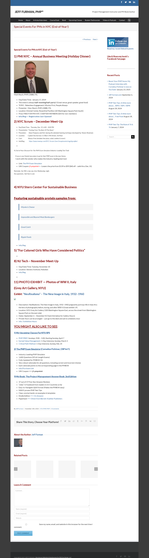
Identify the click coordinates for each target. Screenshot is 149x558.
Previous (87, 39)
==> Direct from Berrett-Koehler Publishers (44, 398)
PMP (48, 409)
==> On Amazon (36, 396)
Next (95, 39)
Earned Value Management (29, 341)
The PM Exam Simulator (32, 163)
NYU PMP (43, 409)
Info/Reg (22, 245)
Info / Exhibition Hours (28, 321)
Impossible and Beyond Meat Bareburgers (37, 217)
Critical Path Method (27, 344)
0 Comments (55, 409)
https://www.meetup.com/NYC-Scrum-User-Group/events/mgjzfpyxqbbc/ (53, 141)
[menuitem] (22, 20)
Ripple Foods (26, 237)
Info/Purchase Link (26, 368)
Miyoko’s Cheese (27, 207)
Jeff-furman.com (115, 95)
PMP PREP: (23, 338)
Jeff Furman (19, 409)
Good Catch (25, 227)
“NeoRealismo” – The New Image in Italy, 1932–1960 (53, 294)
